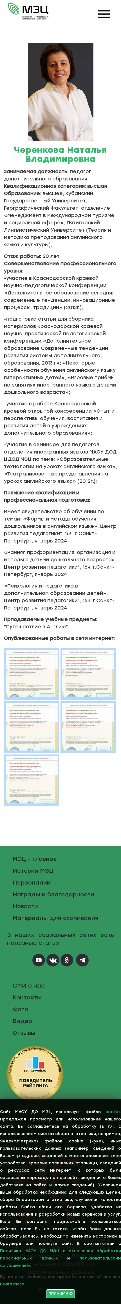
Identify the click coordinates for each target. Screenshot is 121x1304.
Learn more (12, 1284)
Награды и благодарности (53, 894)
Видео (22, 1021)
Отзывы (24, 1033)
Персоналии (32, 882)
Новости (25, 906)
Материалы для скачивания (55, 918)
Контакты (27, 997)
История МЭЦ (33, 870)
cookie (113, 1111)
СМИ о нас (29, 985)
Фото (20, 1009)
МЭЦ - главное (35, 859)
